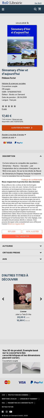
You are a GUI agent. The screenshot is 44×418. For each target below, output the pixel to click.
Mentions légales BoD (16, 224)
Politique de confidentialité (32, 179)
